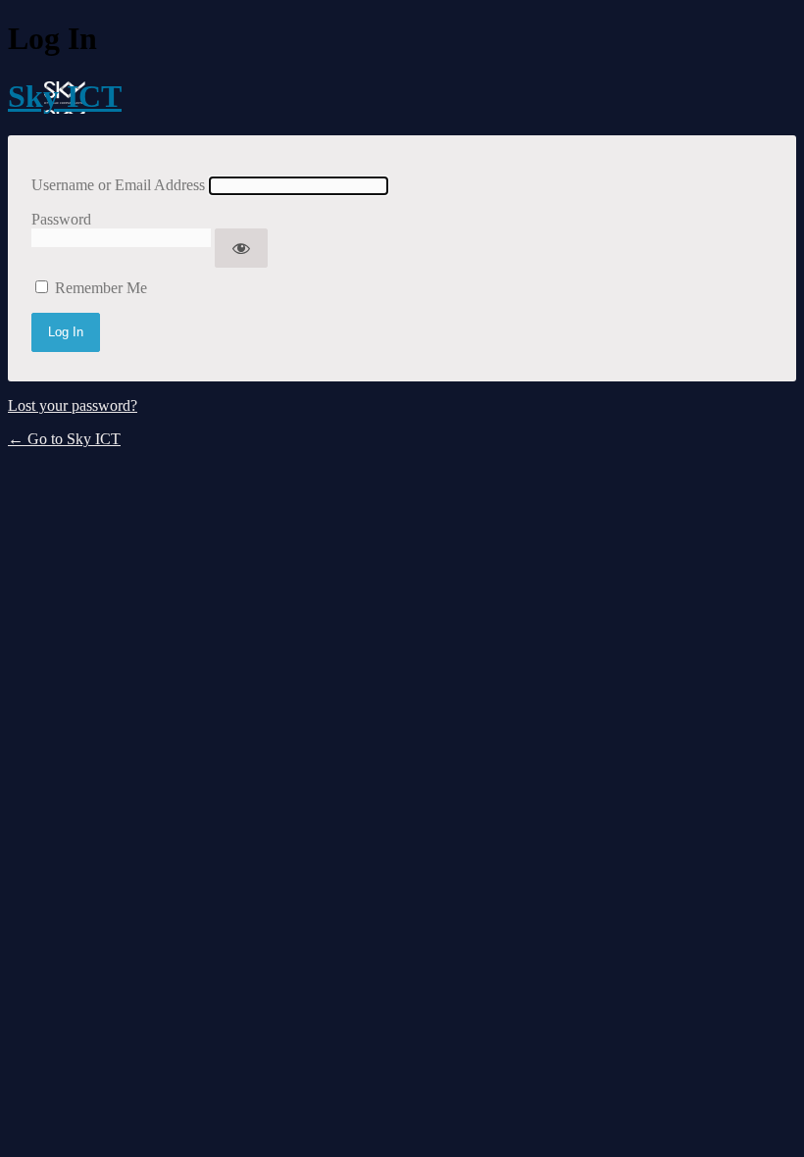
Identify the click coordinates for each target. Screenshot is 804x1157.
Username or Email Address (118, 184)
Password (61, 219)
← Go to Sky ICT (64, 438)
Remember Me (101, 287)
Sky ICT (65, 96)
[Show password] (241, 248)
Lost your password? (72, 405)
